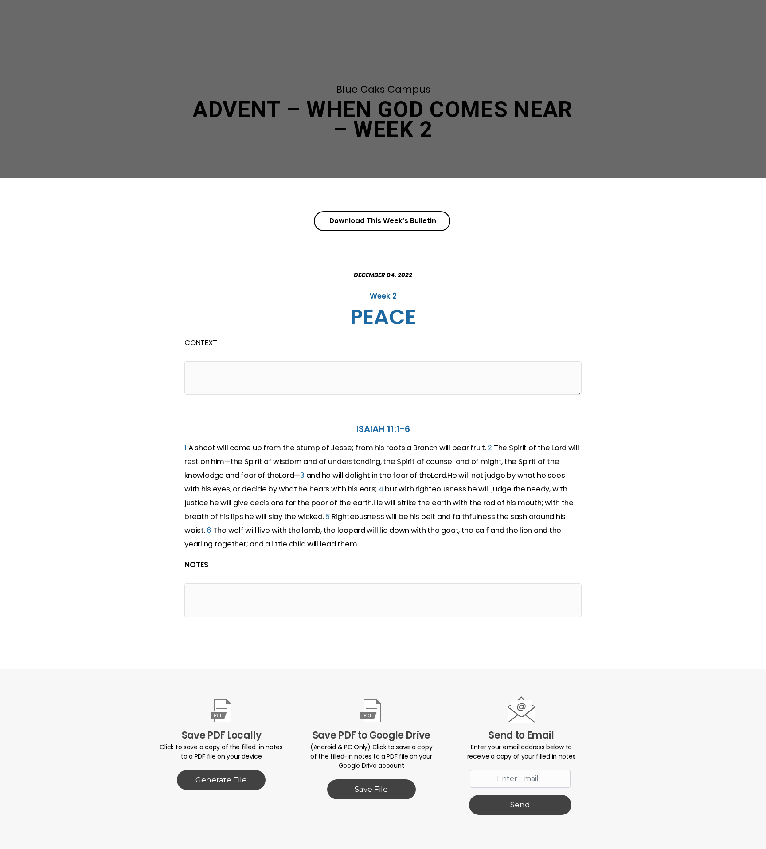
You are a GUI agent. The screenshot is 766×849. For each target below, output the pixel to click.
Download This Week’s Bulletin (382, 220)
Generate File (221, 779)
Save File (371, 789)
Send (520, 804)
